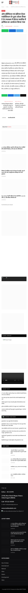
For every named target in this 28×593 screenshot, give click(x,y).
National (3, 568)
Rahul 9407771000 (21, 589)
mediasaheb (9, 26)
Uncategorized (5, 577)
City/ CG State (5, 563)
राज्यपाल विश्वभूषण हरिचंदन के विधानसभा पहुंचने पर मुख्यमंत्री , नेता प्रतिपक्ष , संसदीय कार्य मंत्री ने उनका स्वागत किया (7, 107)
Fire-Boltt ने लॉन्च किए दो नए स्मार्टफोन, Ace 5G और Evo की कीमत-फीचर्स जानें (13, 197)
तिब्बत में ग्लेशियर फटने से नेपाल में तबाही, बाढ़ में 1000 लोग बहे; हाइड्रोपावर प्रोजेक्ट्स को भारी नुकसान (13, 172)
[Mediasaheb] (14, 2)
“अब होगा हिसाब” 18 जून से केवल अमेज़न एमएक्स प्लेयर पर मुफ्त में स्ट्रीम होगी (18, 452)
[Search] (26, 2)
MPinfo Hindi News (11, 416)
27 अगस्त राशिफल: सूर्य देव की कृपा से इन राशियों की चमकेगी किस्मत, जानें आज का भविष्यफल (13, 148)
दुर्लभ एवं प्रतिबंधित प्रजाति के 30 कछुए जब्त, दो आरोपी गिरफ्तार (13, 406)
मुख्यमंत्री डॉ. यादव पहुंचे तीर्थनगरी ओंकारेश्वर (10, 421)
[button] (4, 279)
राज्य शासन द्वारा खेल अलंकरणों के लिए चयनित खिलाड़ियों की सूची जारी (18, 533)
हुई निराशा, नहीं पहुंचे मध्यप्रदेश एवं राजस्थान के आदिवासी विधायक (20, 105)
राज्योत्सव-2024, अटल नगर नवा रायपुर (19, 466)
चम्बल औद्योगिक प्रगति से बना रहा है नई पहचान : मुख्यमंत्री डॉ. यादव (14, 428)
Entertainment (5, 565)
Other (3, 10)
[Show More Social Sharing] (25, 30)
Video (2, 580)
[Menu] (2, 2)
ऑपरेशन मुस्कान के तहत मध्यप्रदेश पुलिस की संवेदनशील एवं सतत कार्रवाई (17, 541)
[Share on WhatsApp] (5, 30)
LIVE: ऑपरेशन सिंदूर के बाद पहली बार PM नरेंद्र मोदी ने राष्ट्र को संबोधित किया (18, 459)
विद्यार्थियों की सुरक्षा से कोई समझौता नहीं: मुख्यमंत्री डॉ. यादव (12, 440)
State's (3, 574)
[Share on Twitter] (12, 30)
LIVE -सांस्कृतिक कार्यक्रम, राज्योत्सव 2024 (18, 475)
